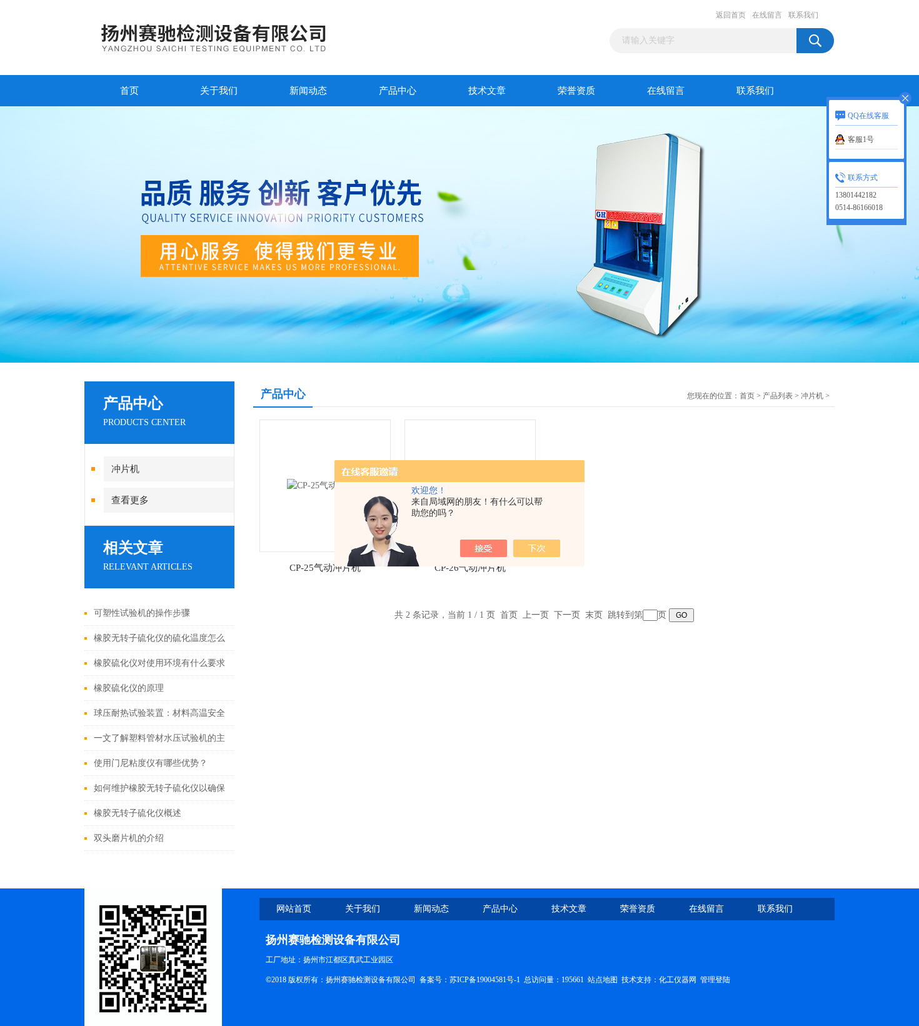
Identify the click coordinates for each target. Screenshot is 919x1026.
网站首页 (293, 908)
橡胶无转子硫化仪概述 (137, 813)
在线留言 (767, 15)
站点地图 (603, 979)
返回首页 (731, 15)
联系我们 (803, 15)
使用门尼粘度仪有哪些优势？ (151, 763)
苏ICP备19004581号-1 (484, 979)
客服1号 (861, 139)
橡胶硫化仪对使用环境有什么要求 (159, 663)
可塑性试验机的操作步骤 (142, 613)
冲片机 (125, 469)
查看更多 (130, 500)
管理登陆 (715, 979)
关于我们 (219, 91)
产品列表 (778, 395)
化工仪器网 (677, 979)
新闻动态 (308, 91)
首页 (129, 91)
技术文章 (487, 91)
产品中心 (397, 91)
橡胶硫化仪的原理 (129, 688)
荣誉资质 (576, 91)
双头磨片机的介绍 (129, 838)
